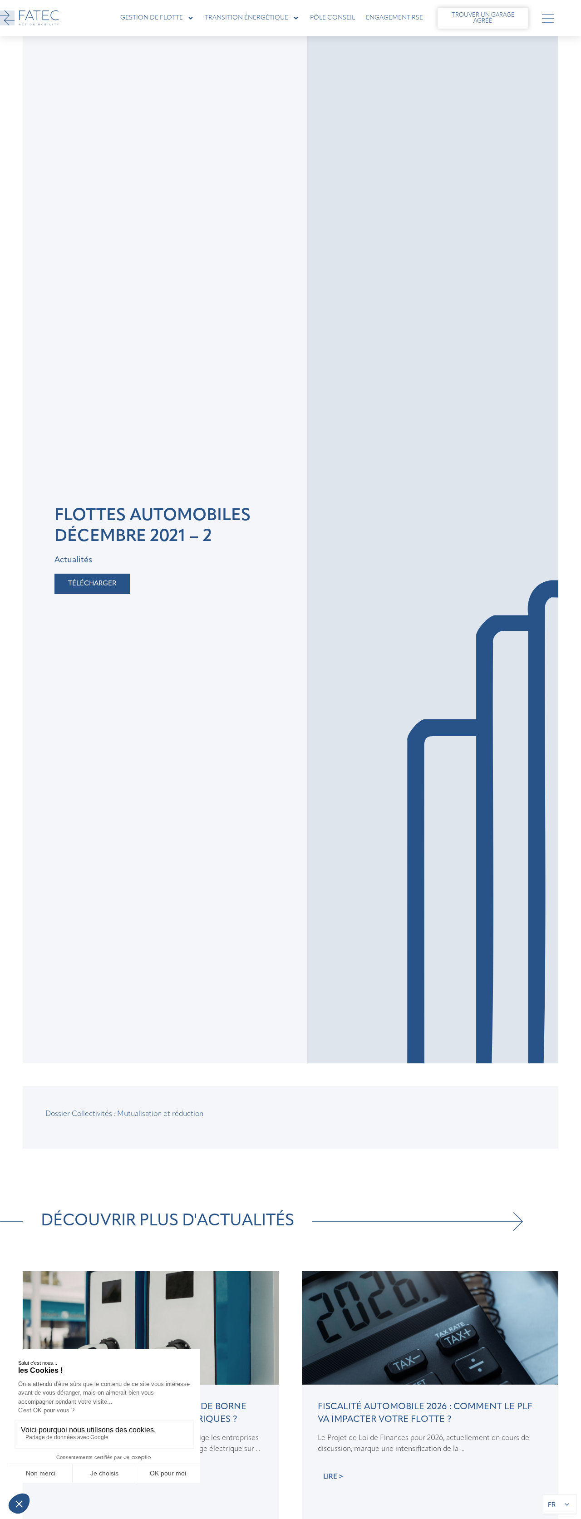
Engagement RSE (394, 18)
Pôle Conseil (332, 18)
